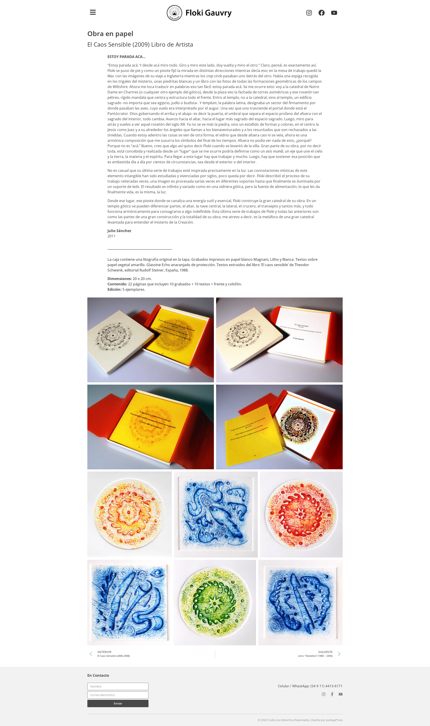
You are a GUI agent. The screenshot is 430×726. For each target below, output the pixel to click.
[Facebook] (321, 12)
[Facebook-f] (332, 694)
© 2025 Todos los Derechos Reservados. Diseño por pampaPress (300, 720)
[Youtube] (334, 12)
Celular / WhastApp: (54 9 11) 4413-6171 (310, 686)
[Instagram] (309, 12)
